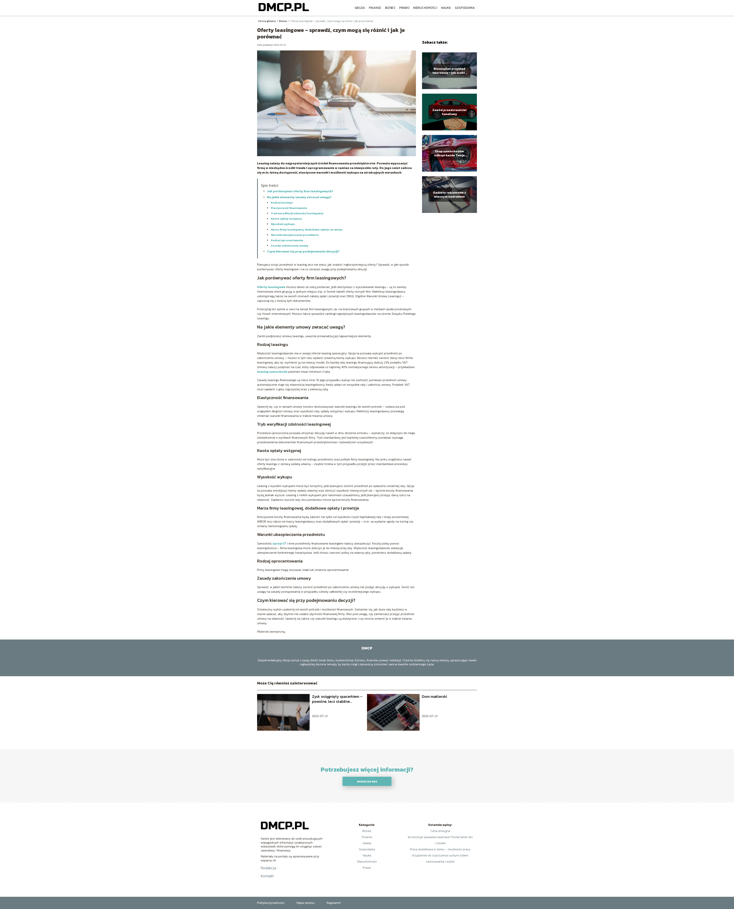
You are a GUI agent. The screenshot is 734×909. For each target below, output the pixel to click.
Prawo (404, 7)
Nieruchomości (425, 7)
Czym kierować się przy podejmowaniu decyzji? (303, 251)
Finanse (375, 7)
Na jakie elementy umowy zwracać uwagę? (299, 197)
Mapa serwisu (305, 902)
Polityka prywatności (270, 902)
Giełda (360, 7)
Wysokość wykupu (283, 224)
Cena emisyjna (440, 831)
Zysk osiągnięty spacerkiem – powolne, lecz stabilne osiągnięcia (337, 699)
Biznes (390, 7)
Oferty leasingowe (271, 287)
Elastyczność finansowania (289, 208)
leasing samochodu (272, 371)
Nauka (446, 7)
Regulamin (334, 902)
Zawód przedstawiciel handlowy (449, 112)
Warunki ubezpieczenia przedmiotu (295, 235)
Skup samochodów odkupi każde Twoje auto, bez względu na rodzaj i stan (449, 153)
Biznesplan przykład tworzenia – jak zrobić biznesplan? (449, 71)
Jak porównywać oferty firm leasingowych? (300, 191)
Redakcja (268, 867)
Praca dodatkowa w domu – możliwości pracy (440, 849)
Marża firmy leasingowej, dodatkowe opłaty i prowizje (307, 230)
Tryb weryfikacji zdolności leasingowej (297, 213)
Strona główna (267, 21)
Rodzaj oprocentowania (287, 240)
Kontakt (267, 875)
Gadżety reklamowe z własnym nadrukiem (449, 195)
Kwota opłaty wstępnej (286, 219)
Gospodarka (465, 7)
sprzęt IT (279, 543)
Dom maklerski (434, 696)
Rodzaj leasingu (282, 203)
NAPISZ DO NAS (367, 781)
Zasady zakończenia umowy (289, 246)
